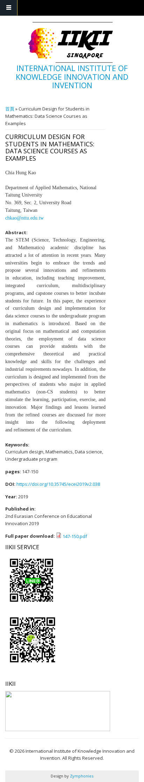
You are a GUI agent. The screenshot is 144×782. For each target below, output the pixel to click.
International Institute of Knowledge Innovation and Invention (72, 76)
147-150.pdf (75, 536)
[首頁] (71, 42)
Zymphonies (81, 776)
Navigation (8, 8)
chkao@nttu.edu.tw (24, 218)
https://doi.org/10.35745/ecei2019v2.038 (58, 484)
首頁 (9, 109)
